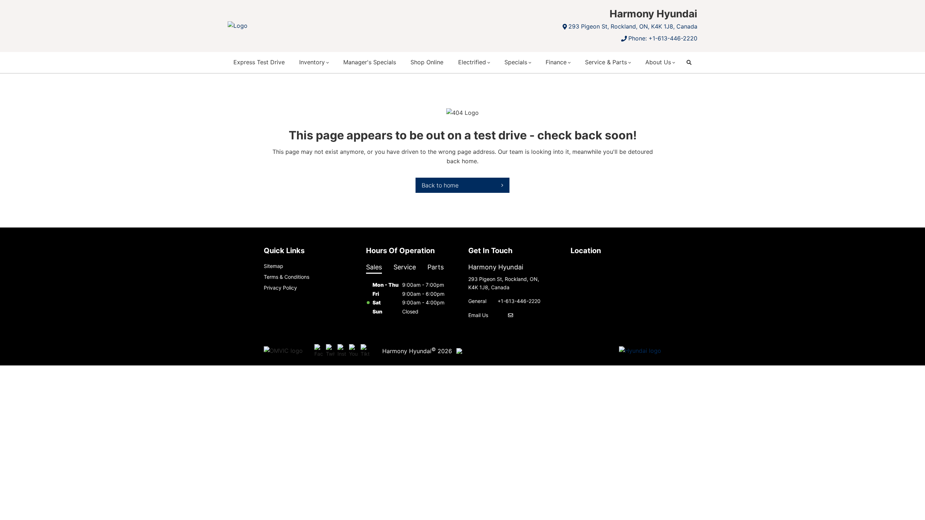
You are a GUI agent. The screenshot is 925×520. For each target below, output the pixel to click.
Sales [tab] (374, 267)
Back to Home (440, 185)
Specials (515, 62)
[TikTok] (365, 351)
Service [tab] (404, 267)
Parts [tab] (435, 267)
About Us (658, 62)
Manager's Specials (369, 62)
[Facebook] (318, 351)
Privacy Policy (280, 288)
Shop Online (426, 62)
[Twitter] (330, 351)
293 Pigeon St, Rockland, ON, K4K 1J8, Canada (632, 26)
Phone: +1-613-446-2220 (662, 38)
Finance (556, 62)
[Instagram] (341, 351)
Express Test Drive (259, 62)
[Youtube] (353, 351)
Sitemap (273, 266)
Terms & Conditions (286, 277)
